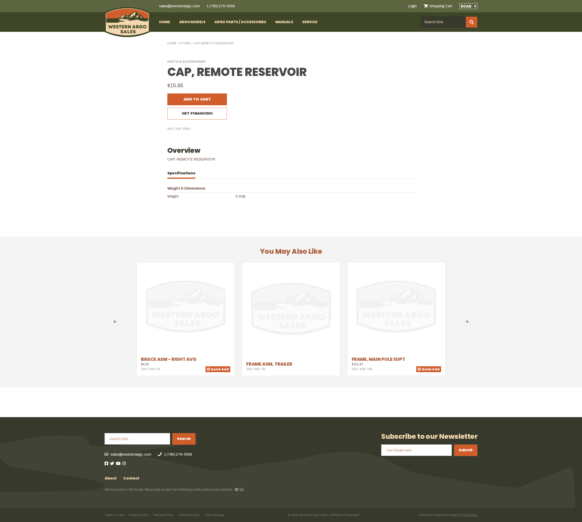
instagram (124, 463)
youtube (118, 463)
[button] (115, 321)
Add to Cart (197, 99)
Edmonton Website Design (438, 515)
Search (184, 438)
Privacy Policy (139, 515)
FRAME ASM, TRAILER (269, 364)
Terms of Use (114, 515)
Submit (466, 450)
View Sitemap (214, 515)
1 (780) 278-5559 (221, 6)
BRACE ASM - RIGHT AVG (168, 359)
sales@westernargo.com (179, 6)
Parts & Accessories (186, 61)
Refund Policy (163, 515)
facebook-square (106, 463)
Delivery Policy (188, 515)
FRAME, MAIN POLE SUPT (378, 359)
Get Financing (197, 113)
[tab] (183, 173)
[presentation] (183, 173)
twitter (112, 463)
